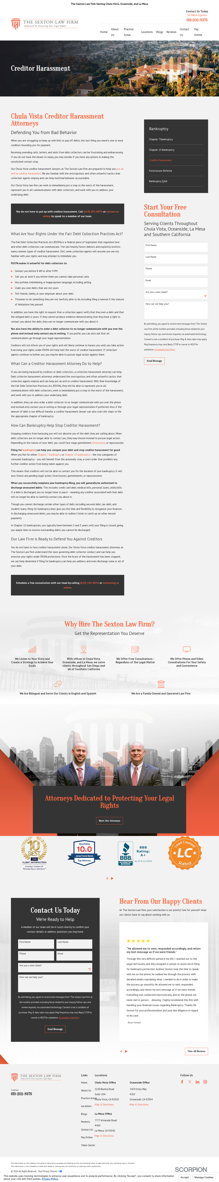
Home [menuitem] (104, 32)
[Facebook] (182, 1082)
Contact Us (87, 1129)
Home (84, 1082)
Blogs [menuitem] (159, 32)
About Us (86, 1090)
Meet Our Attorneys (109, 820)
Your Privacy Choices (47, 1171)
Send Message (154, 360)
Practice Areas (89, 1098)
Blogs (84, 1114)
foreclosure (98, 442)
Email (148, 280)
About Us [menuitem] (115, 32)
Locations (86, 1106)
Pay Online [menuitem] (198, 32)
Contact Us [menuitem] (184, 32)
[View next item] (112, 878)
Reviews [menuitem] (171, 32)
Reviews (85, 1121)
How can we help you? (157, 303)
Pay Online (87, 1137)
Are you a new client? (157, 292)
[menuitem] (176, 139)
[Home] (44, 24)
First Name (151, 245)
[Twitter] (190, 1082)
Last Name (151, 256)
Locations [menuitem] (147, 32)
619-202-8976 (197, 20)
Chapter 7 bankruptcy (49, 454)
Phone (149, 268)
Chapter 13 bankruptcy (77, 454)
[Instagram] (205, 1082)
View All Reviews (196, 1051)
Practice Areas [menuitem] (129, 32)
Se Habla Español (197, 15)
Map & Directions (104, 1104)
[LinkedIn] (197, 1082)
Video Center (88, 1145)
